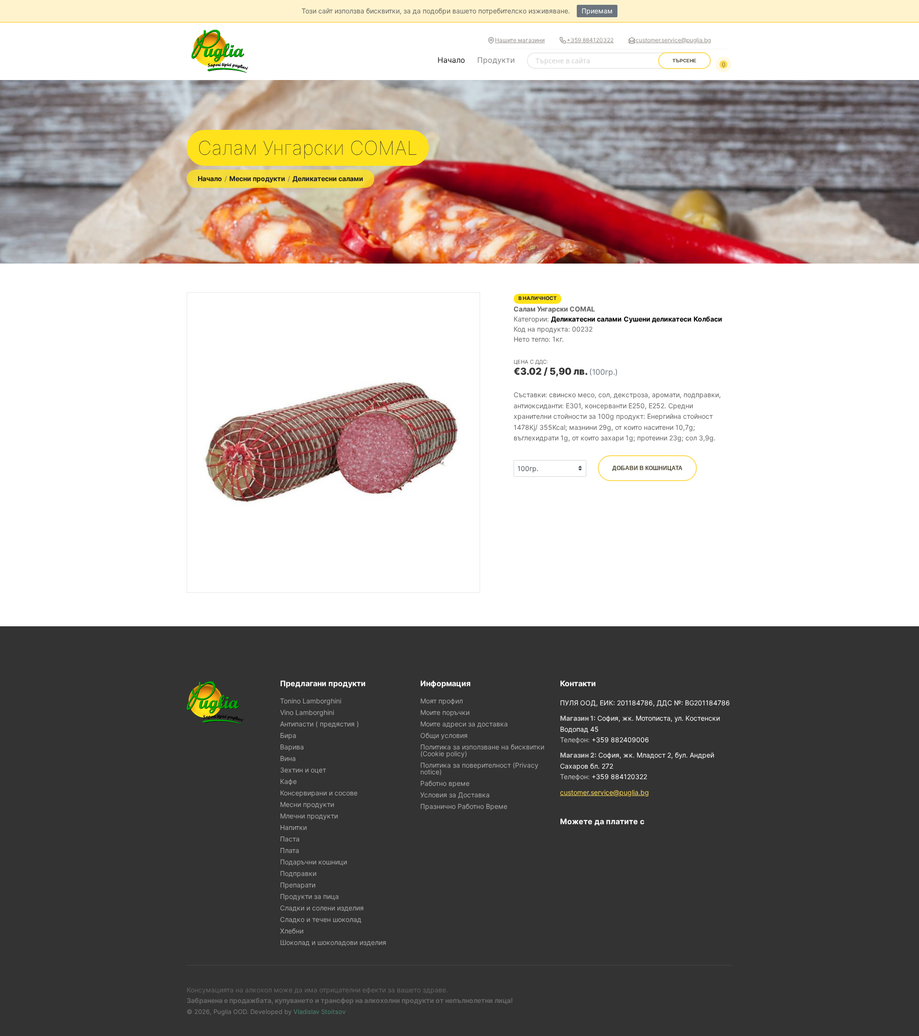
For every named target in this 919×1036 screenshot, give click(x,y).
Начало (451, 60)
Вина (288, 758)
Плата (289, 850)
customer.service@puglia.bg (673, 40)
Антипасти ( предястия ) (319, 724)
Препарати (297, 885)
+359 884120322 (590, 40)
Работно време (445, 783)
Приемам (597, 11)
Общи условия (444, 735)
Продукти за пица (309, 896)
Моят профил (441, 701)
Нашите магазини (520, 40)
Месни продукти (257, 178)
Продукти (496, 60)
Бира (288, 735)
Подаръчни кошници (313, 862)
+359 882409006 (620, 740)
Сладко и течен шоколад (320, 919)
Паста (290, 839)
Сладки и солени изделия (322, 908)
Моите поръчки (445, 712)
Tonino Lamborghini (310, 701)
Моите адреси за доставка (464, 724)
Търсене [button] (684, 60)
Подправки (298, 873)
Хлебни (291, 931)
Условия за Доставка (455, 795)
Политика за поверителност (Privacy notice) (479, 768)
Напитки (293, 827)
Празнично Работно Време (463, 806)
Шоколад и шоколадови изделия (333, 942)
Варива (292, 747)
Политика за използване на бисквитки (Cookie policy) (482, 750)
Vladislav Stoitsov (319, 1011)
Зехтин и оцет (303, 770)
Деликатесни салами (327, 178)
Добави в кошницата (647, 468)
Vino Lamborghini (307, 712)
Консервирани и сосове (319, 793)
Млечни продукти (309, 816)
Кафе (288, 781)
